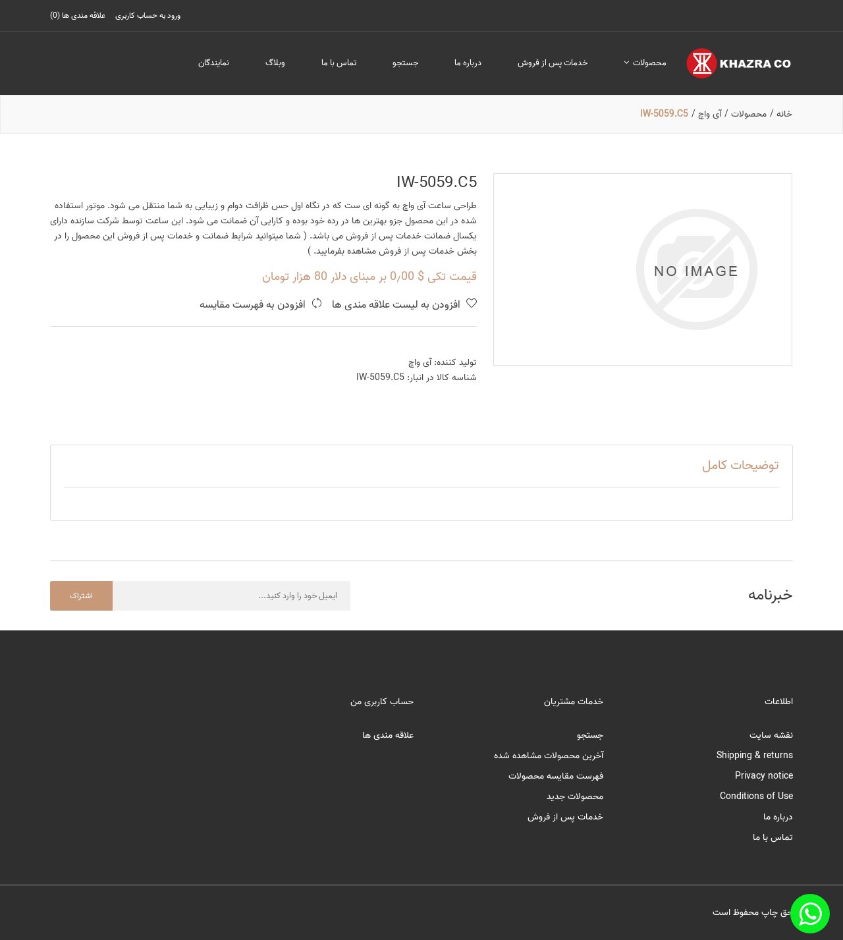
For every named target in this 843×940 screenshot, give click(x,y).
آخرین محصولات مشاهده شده (548, 755)
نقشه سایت (771, 735)
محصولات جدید (575, 796)
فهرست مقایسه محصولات (555, 776)
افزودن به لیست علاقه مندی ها (397, 305)
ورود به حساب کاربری (147, 15)
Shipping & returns (755, 755)
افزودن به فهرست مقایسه (254, 305)
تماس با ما (338, 63)
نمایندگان (213, 63)
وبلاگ (275, 63)
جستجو (405, 63)
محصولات (648, 63)
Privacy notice (764, 776)
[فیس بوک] (810, 913)
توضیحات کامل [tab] (740, 465)
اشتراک (81, 596)
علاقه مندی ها (388, 735)
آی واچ (419, 362)
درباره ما (467, 63)
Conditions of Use (756, 796)
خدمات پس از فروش (552, 63)
